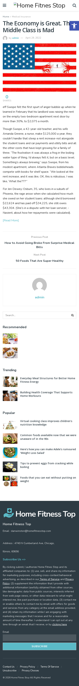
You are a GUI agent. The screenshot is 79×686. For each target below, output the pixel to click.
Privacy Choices (30, 670)
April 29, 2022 (33, 38)
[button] (74, 26)
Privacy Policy (27, 666)
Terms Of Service (50, 666)
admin (15, 38)
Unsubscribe (9, 670)
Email (6, 632)
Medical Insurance (21, 16)
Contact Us (9, 666)
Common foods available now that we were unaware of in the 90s (48, 437)
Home (6, 16)
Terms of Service (49, 579)
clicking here (59, 624)
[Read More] (11, 220)
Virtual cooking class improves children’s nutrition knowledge (46, 422)
